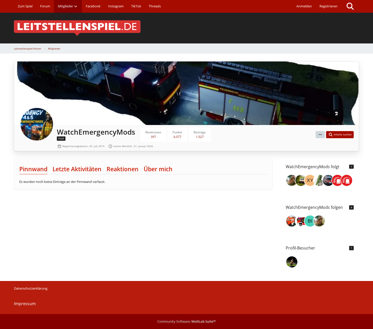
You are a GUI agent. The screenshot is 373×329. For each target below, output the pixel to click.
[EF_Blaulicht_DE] (328, 180)
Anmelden (304, 6)
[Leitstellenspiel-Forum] (186, 28)
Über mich (158, 169)
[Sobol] (301, 180)
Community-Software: (186, 321)
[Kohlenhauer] (319, 180)
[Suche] (350, 6)
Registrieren (328, 6)
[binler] (310, 221)
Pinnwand (33, 169)
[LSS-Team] (337, 180)
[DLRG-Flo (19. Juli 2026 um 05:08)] (292, 262)
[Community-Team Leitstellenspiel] (347, 180)
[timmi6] (292, 221)
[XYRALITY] (310, 180)
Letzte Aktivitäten (77, 169)
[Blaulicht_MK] (301, 221)
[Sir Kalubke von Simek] (292, 180)
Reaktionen (123, 169)
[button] (320, 134)
